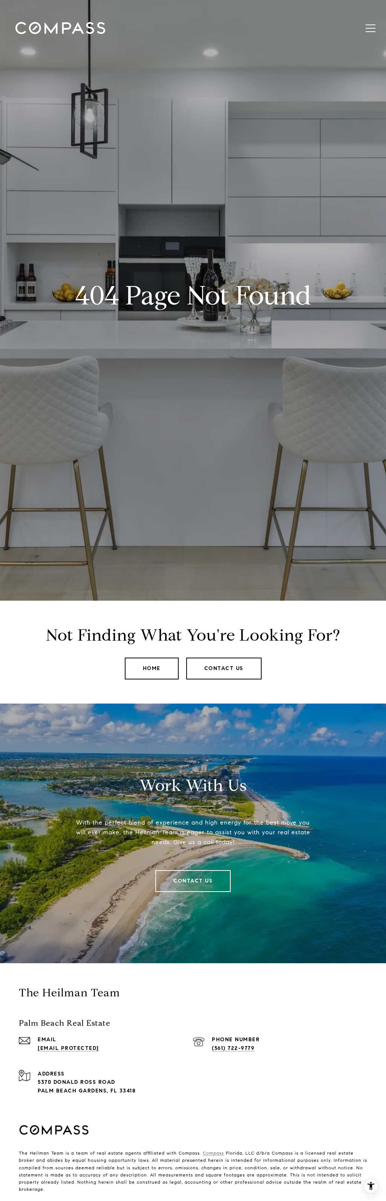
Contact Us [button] (224, 668)
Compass (213, 1153)
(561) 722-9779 (233, 1048)
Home (152, 668)
